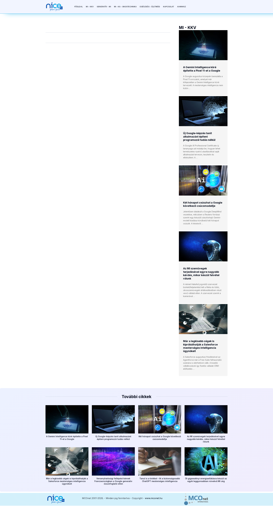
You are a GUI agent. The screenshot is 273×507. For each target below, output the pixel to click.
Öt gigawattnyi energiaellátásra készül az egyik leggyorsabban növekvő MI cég (206, 479)
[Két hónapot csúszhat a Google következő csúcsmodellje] (203, 180)
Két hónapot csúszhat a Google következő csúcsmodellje (160, 437)
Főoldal (78, 7)
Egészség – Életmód (150, 7)
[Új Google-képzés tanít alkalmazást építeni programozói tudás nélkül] (203, 111)
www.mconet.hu (153, 498)
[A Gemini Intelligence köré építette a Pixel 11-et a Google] (203, 45)
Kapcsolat (168, 7)
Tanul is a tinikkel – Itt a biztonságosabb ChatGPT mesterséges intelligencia (159, 479)
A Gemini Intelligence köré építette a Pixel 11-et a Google (67, 437)
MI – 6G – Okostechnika (125, 7)
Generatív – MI (104, 7)
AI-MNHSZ (181, 7)
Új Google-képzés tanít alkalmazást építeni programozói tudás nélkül (199, 136)
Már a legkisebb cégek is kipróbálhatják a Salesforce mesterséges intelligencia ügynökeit (67, 481)
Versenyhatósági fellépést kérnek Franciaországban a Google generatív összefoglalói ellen (113, 481)
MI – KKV (90, 7)
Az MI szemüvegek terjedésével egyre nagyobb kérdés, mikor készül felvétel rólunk (206, 439)
